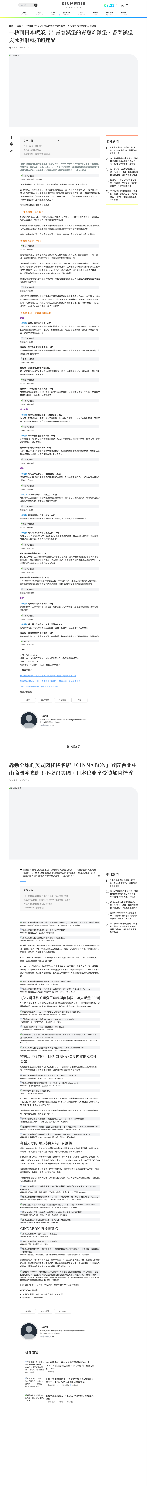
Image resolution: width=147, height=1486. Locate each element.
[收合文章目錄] (58, 140)
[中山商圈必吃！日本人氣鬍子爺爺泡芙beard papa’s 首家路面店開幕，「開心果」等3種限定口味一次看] (35, 1368)
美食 (19, 25)
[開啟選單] (127, 5)
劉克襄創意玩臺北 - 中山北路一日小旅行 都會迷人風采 (70, 1397)
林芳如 (14, 47)
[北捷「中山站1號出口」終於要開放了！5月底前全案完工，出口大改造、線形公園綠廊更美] (35, 1384)
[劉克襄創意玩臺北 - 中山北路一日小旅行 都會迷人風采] (35, 1401)
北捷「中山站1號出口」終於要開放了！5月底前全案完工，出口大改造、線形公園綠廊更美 (69, 1380)
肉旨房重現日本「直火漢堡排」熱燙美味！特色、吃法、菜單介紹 (48, 675)
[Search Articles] (35, 5)
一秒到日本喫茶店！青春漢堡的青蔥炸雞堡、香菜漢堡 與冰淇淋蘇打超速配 (60, 25)
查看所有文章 (46, 725)
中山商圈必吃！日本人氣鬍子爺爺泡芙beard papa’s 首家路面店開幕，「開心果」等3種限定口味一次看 (70, 1365)
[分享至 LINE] (11, 144)
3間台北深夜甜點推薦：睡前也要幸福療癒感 (39, 686)
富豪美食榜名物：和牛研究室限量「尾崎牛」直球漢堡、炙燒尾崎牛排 (50, 681)
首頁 (11, 25)
